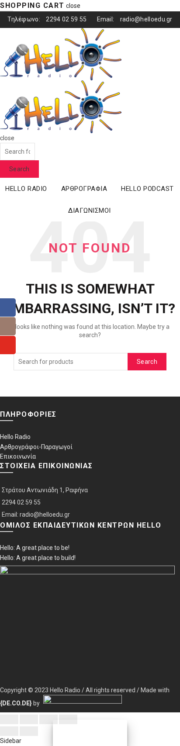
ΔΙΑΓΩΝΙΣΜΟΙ (89, 210)
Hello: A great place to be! (34, 547)
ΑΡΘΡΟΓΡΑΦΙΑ (84, 189)
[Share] (29, 719)
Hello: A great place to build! (38, 557)
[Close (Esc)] (9, 719)
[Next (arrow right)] (29, 731)
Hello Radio (15, 436)
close (73, 5)
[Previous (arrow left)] (9, 731)
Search (19, 169)
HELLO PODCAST (147, 189)
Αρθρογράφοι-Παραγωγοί (36, 446)
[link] (16, 703)
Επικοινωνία (18, 456)
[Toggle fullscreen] (48, 719)
